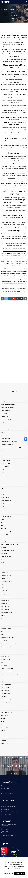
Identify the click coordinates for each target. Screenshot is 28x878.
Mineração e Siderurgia (6, 594)
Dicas (2, 488)
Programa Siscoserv (5, 659)
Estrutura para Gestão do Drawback (9, 544)
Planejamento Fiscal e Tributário (8, 643)
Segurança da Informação (7, 712)
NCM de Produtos (5, 609)
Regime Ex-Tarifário (5, 690)
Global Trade (6, 788)
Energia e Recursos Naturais (7, 531)
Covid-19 (3, 469)
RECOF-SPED (4, 665)
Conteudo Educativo (6, 463)
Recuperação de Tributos (7, 671)
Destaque (3, 485)
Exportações (4, 553)
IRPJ (2, 584)
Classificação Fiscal (5, 438)
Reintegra (3, 696)
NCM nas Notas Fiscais (6, 612)
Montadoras (4, 603)
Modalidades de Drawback (7, 597)
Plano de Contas (5, 650)
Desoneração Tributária (6, 482)
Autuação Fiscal (4, 416)
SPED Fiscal (3, 730)
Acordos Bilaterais (5, 398)
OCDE (2, 631)
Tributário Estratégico (8, 793)
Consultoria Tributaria (6, 460)
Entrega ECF (4, 538)
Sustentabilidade (5, 737)
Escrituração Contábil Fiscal (7, 541)
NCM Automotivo (5, 606)
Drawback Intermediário (6, 503)
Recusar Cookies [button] (8, 873)
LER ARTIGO (14, 773)
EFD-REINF (3, 528)
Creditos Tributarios (6, 475)
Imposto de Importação (6, 569)
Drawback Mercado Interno (7, 513)
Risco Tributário (4, 709)
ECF (2, 525)
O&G (2, 625)
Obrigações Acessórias (6, 628)
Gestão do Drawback (6, 556)
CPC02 (2, 472)
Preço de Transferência (6, 653)
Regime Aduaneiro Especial (7, 681)
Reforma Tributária (5, 678)
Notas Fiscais (4, 622)
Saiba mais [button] (17, 868)
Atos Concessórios (5, 410)
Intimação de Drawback (6, 581)
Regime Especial (5, 687)
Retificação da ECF (5, 706)
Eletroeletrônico (7, 814)
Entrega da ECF (4, 534)
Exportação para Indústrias (7, 550)
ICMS (2, 566)
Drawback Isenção (5, 506)
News (2, 618)
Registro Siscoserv (5, 693)
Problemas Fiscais (5, 656)
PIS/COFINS (4, 640)
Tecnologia (3, 740)
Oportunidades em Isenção (7, 637)
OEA (2, 634)
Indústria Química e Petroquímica (11, 812)
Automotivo (4, 413)
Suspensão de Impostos (7, 734)
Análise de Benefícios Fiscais (8, 404)
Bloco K (3, 432)
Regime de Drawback (6, 684)
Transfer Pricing (5, 743)
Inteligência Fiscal (5, 578)
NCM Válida (3, 615)
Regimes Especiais (7, 785)
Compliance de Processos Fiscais (9, 454)
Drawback (3, 494)
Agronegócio (4, 401)
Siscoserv (3, 721)
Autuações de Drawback (7, 419)
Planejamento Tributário (7, 646)
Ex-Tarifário (3, 547)
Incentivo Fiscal (4, 572)
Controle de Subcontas (6, 466)
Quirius (2, 662)
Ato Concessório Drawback (7, 407)
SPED (2, 724)
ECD (2, 522)
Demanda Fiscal (4, 478)
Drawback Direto (5, 497)
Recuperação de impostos (7, 668)
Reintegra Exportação (6, 699)
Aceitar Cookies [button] (20, 873)
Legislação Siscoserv (6, 590)
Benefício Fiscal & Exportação (8, 426)
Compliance (3, 450)
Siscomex (3, 718)
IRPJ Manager (4, 587)
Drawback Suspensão (6, 516)
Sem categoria (4, 715)
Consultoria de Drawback (7, 457)
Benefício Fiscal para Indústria (8, 429)
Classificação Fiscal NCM (7, 444)
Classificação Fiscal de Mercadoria (9, 441)
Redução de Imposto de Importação (9, 674)
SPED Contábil (4, 727)
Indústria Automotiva (6, 575)
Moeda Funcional (5, 600)
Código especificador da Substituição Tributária (12, 447)
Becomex (14, 16)
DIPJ (2, 491)
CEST (2, 435)
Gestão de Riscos (7, 791)
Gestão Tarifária (5, 559)
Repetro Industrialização (7, 702)
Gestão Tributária (5, 562)
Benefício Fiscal (4, 422)
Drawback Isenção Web (6, 510)
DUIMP (2, 519)
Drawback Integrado (6, 500)
